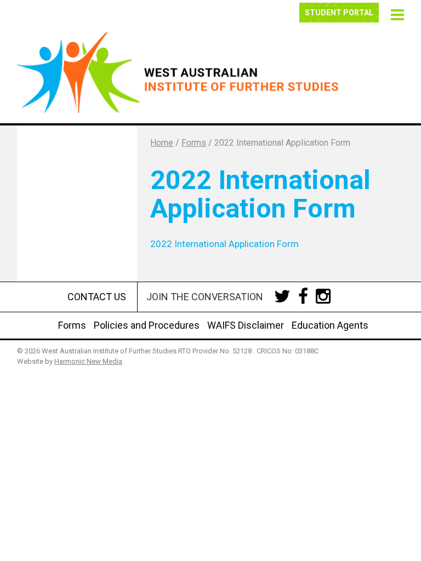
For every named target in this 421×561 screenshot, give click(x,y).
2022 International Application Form (224, 243)
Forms (72, 325)
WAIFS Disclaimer (245, 325)
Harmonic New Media (88, 361)
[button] (396, 13)
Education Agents (330, 325)
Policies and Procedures (147, 325)
